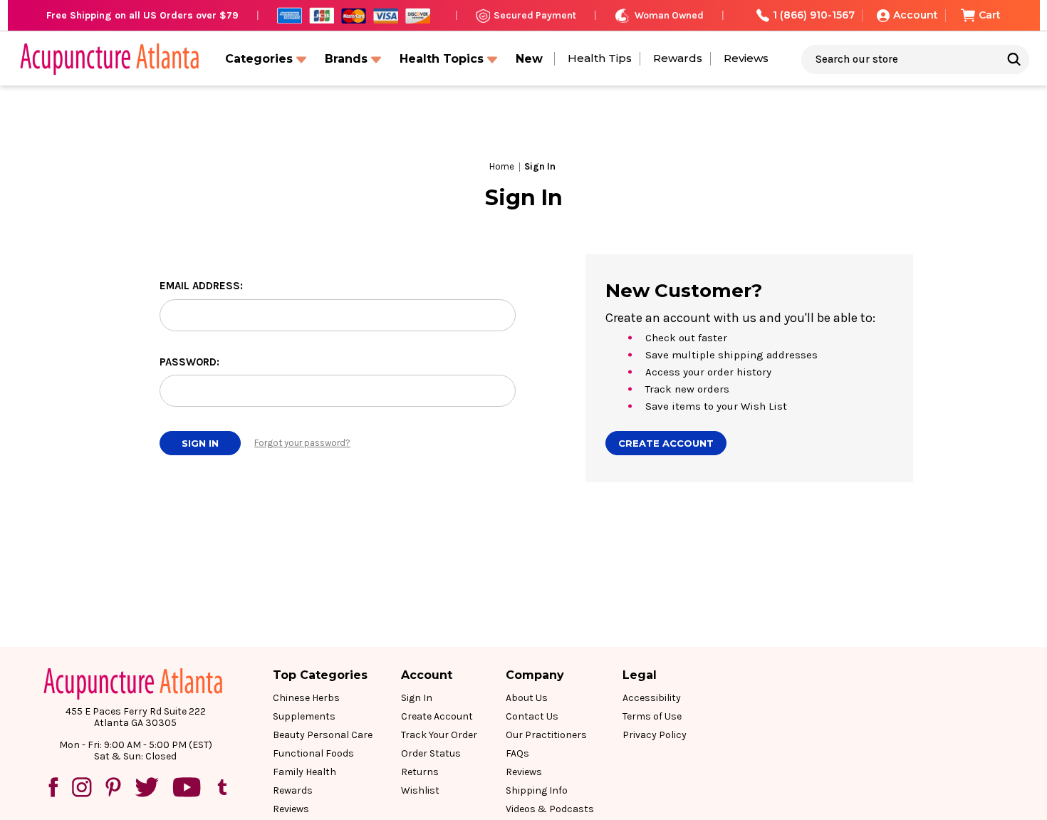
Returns (420, 772)
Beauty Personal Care (323, 735)
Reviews (746, 58)
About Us (527, 698)
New (529, 59)
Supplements (304, 716)
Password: (189, 361)
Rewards (677, 58)
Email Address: (201, 285)
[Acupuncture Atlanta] (108, 59)
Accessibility (652, 698)
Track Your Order (439, 735)
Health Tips (600, 58)
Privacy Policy (655, 735)
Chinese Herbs (306, 698)
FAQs (517, 753)
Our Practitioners (546, 735)
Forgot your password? (302, 442)
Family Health (304, 772)
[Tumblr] (222, 787)
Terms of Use (652, 716)
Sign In (416, 698)
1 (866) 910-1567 (814, 15)
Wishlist (420, 790)
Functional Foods (313, 753)
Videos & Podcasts (550, 809)
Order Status (431, 753)
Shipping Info (537, 790)
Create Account (666, 443)
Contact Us (532, 716)
